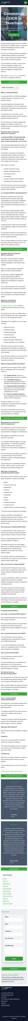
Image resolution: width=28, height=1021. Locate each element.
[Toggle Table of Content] (16, 87)
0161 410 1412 (5, 1005)
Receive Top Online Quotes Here (14, 775)
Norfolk (3, 771)
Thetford (5, 898)
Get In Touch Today (14, 82)
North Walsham (7, 888)
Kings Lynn (6, 901)
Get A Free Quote (14, 869)
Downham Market (8, 903)
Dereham (5, 886)
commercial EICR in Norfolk (9, 305)
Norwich (8, 771)
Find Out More (14, 694)
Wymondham (14, 771)
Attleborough (6, 891)
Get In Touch (14, 968)
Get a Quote (13, 34)
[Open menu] (25, 2)
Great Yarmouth (7, 893)
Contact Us (14, 606)
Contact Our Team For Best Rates (14, 249)
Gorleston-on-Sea (8, 896)
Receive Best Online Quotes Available (14, 418)
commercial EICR (13, 75)
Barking (21, 771)
